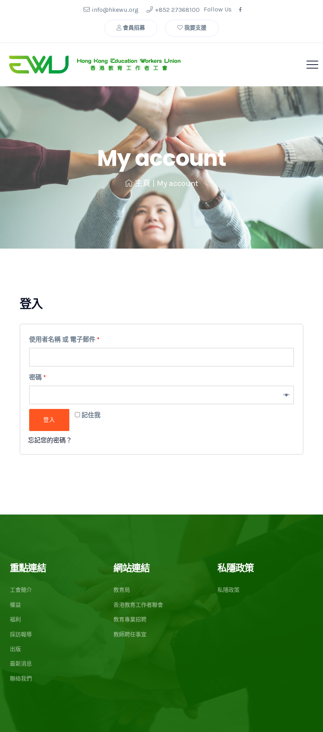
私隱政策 (228, 590)
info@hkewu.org (115, 9)
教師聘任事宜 (130, 634)
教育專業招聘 (130, 619)
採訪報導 (21, 634)
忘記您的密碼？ (50, 440)
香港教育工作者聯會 (138, 605)
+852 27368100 (177, 9)
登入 (49, 419)
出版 (15, 649)
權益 (15, 605)
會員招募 (133, 27)
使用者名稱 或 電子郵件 (64, 339)
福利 (15, 619)
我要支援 (194, 27)
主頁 (142, 183)
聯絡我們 (21, 678)
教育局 (121, 590)
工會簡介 (21, 590)
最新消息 (21, 663)
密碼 (37, 377)
